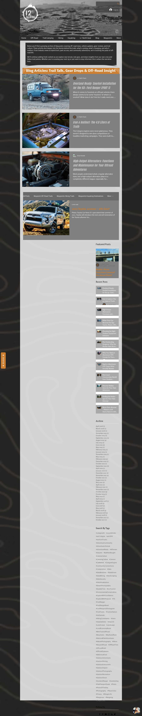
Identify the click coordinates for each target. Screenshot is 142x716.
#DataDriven (112, 572)
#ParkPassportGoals (103, 684)
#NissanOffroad (101, 645)
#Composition (101, 569)
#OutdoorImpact (101, 668)
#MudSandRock (111, 635)
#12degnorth (100, 533)
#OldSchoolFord (101, 655)
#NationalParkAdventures (105, 638)
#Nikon (114, 641)
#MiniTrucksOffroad (103, 632)
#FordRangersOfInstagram (105, 609)
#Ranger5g (109, 697)
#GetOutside (100, 615)
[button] (117, 31)
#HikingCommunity (102, 618)
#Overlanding (114, 681)
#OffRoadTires (113, 645)
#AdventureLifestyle (103, 546)
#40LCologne (100, 536)
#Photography (101, 691)
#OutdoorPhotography (104, 671)
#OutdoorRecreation (103, 674)
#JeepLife (110, 622)
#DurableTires (100, 589)
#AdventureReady (102, 549)
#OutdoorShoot (101, 678)
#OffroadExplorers (102, 651)
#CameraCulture (101, 556)
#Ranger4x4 (100, 697)
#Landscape (110, 625)
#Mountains (100, 635)
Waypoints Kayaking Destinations (90, 196)
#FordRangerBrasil (102, 605)
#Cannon (112, 559)
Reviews (3, 360)
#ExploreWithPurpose (103, 599)
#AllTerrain (113, 549)
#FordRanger (100, 602)
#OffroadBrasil (101, 648)
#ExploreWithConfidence (104, 595)
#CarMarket (100, 563)
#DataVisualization (102, 582)
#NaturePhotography (103, 641)
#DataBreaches (101, 572)
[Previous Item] (99, 255)
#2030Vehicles (111, 533)
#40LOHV (109, 536)
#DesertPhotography (103, 586)
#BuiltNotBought (109, 553)
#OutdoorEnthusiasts (103, 665)
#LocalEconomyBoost (103, 628)
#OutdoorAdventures (103, 658)
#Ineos (113, 618)
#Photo (113, 684)
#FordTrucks (100, 612)
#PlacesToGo (111, 691)
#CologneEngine (111, 563)
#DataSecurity (101, 579)
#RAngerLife (107, 694)
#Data (109, 569)
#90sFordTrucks (101, 540)
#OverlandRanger (102, 681)
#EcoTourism (111, 589)
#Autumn (99, 553)
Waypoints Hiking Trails (65, 196)
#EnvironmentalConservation (106, 592)
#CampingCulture (102, 559)
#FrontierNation (111, 612)
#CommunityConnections (105, 566)
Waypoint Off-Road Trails (43, 196)
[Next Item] (115, 255)
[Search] (120, 20)
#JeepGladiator (101, 622)
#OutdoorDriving (102, 661)
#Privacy (99, 694)
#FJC (113, 599)
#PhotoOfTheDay (102, 688)
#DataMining (100, 576)
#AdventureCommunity (104, 543)
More (109, 196)
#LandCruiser (100, 625)
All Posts (26, 196)
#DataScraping (111, 576)
